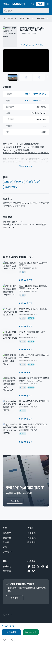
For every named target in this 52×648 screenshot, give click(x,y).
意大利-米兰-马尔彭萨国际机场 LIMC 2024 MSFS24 (33, 425)
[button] (40, 45)
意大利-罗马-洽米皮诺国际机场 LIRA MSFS (33, 310)
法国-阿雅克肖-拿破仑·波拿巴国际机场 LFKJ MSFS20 (33, 287)
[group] (26, 60)
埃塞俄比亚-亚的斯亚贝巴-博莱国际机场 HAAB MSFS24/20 (34, 379)
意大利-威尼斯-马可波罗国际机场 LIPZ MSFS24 (34, 402)
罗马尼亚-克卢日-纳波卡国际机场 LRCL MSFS (34, 356)
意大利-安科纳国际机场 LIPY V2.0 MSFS (32, 333)
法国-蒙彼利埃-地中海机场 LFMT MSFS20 (33, 264)
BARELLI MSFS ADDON (29, 33)
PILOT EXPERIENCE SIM (28, 268)
